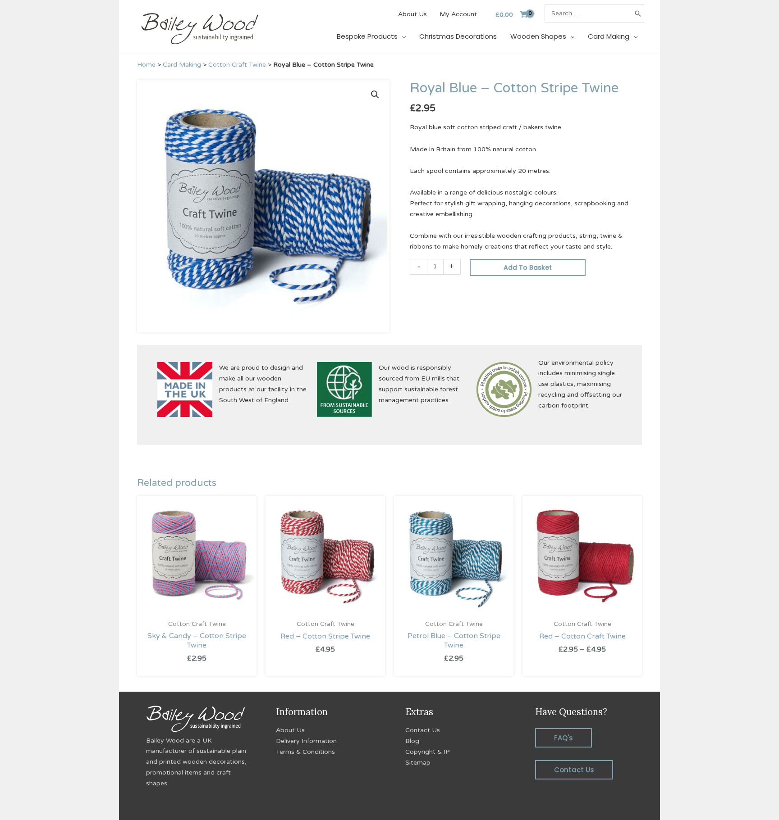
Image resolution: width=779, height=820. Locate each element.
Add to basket (528, 267)
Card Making (182, 64)
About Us (290, 730)
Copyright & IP (427, 752)
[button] (375, 94)
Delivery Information (306, 741)
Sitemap (418, 762)
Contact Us (422, 730)
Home (146, 64)
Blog (412, 741)
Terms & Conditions (305, 752)
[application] (402, 36)
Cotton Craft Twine (237, 64)
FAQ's (563, 738)
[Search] (638, 14)
